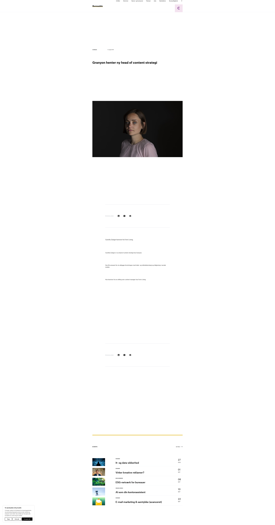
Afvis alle (17, 519)
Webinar (118, 458)
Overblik (94, 49)
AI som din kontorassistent (130, 492)
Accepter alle (27, 519)
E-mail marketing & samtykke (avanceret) (139, 502)
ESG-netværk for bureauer (130, 482)
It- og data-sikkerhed (127, 462)
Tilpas (8, 519)
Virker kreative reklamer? (130, 472)
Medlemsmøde (119, 478)
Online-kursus (119, 488)
